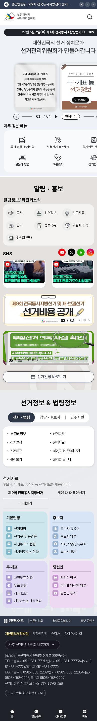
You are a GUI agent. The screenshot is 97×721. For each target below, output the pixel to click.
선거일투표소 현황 (26, 552)
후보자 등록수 (69, 528)
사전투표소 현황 (25, 544)
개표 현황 (20, 593)
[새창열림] (35, 87)
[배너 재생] (56, 117)
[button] (87, 4)
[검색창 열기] (90, 16)
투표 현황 (20, 585)
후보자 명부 (68, 536)
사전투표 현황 (23, 577)
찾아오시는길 (73, 634)
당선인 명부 (68, 577)
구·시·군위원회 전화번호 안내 (25, 693)
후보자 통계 (68, 552)
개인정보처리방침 (16, 634)
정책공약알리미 (61, 621)
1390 (51, 683)
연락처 (55, 634)
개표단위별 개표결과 (28, 601)
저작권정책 (40, 634)
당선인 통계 (68, 593)
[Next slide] (89, 320)
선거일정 (20, 528)
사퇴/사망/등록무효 (73, 544)
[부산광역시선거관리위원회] (28, 16)
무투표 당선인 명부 (73, 585)
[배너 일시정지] (33, 359)
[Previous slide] (16, 117)
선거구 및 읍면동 (25, 536)
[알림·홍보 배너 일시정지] (85, 320)
